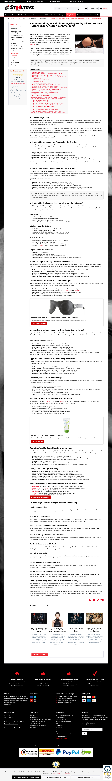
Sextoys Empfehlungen (17, 48)
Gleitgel (49, 401)
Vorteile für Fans (38, 78)
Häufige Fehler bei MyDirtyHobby (40, 95)
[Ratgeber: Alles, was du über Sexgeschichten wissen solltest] (94, 618)
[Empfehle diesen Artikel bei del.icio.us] (99, 600)
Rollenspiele (35, 486)
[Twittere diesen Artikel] (91, 600)
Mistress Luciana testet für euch (17, 42)
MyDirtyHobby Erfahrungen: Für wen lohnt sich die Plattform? (48, 77)
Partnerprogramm (35, 723)
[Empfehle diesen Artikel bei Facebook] (95, 600)
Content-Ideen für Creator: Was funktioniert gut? (44, 86)
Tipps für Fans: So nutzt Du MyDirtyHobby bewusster (46, 89)
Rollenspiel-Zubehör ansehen (40, 497)
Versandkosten (34, 717)
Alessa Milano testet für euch (17, 38)
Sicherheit (32, 44)
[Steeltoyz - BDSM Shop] (22, 9)
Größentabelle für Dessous (37, 721)
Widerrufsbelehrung (61, 732)
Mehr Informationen (65, 773)
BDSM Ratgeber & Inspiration (16, 27)
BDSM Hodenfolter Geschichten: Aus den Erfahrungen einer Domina (57, 629)
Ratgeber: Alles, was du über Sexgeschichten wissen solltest (94, 629)
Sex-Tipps (14, 57)
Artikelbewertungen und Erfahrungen (40, 719)
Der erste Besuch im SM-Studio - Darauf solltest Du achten (39, 629)
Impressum (59, 728)
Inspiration (13, 24)
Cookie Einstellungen (62, 730)
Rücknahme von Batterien (63, 721)
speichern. (56, 773)
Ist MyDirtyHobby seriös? (41, 108)
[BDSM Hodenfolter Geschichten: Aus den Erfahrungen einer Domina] (57, 618)
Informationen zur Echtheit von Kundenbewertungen (65, 735)
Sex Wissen (14, 55)
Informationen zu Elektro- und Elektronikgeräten (64, 716)
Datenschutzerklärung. (88, 725)
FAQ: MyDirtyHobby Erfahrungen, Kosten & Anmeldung (46, 98)
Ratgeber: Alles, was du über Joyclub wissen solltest (76, 629)
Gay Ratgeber (15, 65)
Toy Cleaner (35, 491)
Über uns (32, 715)
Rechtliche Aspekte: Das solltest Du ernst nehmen (45, 94)
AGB (57, 723)
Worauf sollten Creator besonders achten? (46, 109)
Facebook (31, 697)
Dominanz (77, 290)
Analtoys (34, 493)
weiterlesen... (8, 704)
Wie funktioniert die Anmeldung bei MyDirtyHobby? (48, 103)
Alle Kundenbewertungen (18, 83)
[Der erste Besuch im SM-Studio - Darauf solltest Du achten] (39, 618)
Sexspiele (34, 494)
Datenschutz (59, 725)
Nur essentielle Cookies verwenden (56, 777)
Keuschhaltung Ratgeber (18, 46)
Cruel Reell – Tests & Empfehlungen (16, 32)
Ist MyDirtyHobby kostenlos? (42, 102)
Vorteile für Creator (39, 81)
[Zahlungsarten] (94, 699)
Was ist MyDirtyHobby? (37, 72)
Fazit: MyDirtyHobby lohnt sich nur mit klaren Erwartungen (48, 112)
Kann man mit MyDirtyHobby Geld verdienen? (47, 105)
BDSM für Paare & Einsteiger (40, 488)
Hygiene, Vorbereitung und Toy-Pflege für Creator (45, 92)
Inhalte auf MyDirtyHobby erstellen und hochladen (45, 84)
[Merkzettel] (86, 8)
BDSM (61, 401)
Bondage (68, 290)
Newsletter (33, 728)
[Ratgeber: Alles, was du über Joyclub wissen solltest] (75, 618)
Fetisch (42, 245)
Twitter (35, 697)
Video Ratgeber (15, 62)
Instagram (35, 700)
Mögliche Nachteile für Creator (42, 83)
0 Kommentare (49, 30)
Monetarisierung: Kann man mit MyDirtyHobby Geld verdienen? (49, 87)
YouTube (31, 700)
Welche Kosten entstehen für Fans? (44, 106)
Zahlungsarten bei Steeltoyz (38, 725)
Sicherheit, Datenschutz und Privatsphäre (43, 91)
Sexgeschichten (15, 60)
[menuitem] (66, 8)
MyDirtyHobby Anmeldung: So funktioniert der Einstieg (46, 73)
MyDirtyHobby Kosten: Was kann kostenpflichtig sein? (46, 75)
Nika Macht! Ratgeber (17, 35)
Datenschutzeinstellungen (85, 777)
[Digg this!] (102, 600)
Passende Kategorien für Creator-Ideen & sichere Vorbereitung (49, 97)
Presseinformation (61, 719)
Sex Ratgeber (15, 53)
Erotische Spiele (15, 51)
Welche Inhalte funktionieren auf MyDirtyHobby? (47, 111)
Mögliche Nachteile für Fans (42, 80)
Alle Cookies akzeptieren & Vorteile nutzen (26, 777)
